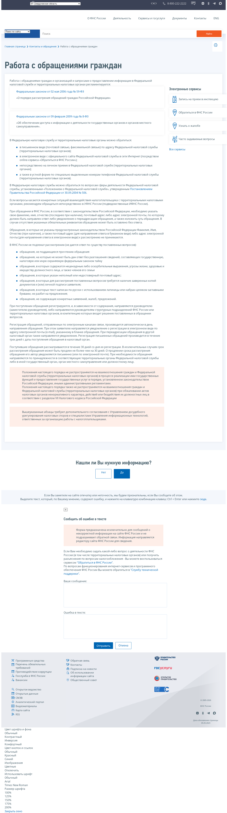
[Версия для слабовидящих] (154, 3)
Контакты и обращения (43, 46)
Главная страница (15, 46)
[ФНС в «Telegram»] (214, 3)
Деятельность (122, 18)
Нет (103, 472)
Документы (179, 18)
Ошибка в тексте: (75, 612)
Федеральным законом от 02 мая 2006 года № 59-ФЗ (50, 91)
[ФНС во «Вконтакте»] (202, 3)
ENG (216, 18)
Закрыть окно (13, 811)
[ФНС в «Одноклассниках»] (208, 3)
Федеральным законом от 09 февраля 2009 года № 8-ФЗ (52, 116)
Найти (209, 34)
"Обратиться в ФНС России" (95, 562)
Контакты (200, 18)
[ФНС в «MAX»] (219, 3)
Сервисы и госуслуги (151, 18)
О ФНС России (96, 18)
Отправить (103, 646)
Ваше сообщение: (75, 581)
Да (122, 472)
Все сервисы (177, 149)
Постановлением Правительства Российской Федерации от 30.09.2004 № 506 (81, 190)
